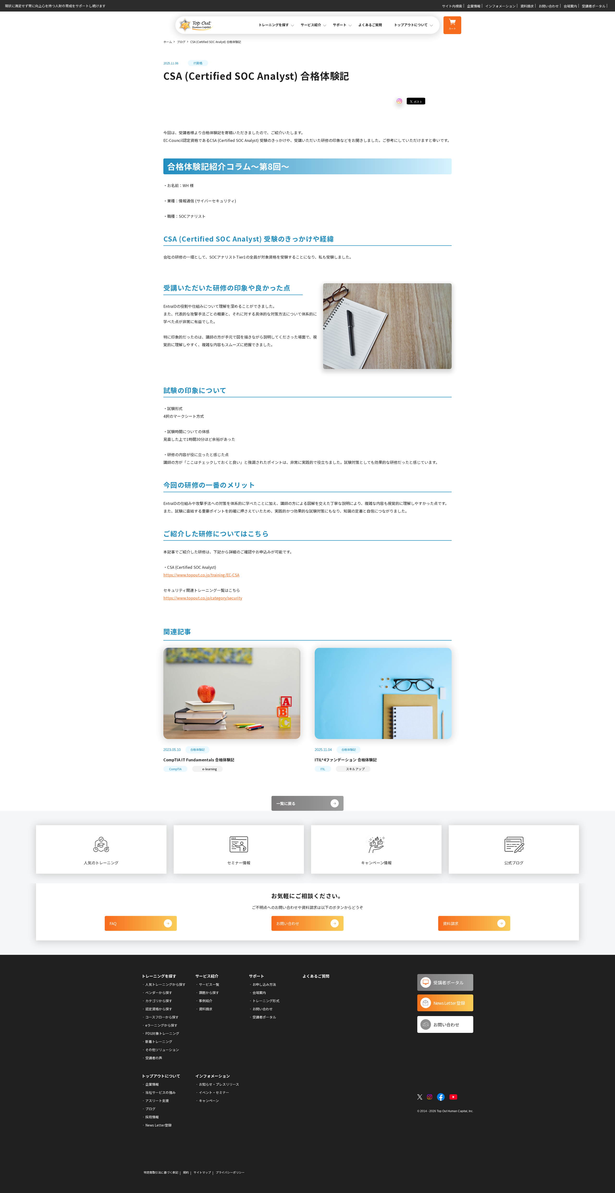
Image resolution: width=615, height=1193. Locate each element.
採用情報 (152, 1116)
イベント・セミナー (214, 1092)
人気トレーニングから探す (165, 984)
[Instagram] (399, 101)
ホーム (167, 42)
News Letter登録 (158, 1125)
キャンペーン (209, 1100)
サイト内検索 (452, 6)
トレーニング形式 (265, 1000)
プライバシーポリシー (230, 1172)
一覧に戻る (285, 803)
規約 (186, 1172)
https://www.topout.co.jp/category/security (202, 598)
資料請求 (527, 6)
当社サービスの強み (160, 1092)
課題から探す (209, 992)
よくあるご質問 (370, 24)
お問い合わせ (549, 6)
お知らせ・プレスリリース (219, 1084)
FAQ (113, 923)
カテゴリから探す (158, 1000)
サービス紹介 (206, 976)
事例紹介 (205, 1000)
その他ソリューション (162, 1049)
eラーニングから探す (161, 1025)
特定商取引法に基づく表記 (161, 1172)
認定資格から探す (158, 1008)
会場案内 (570, 6)
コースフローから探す (162, 1017)
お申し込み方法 (264, 984)
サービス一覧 (209, 984)
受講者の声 (153, 1057)
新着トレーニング (158, 1041)
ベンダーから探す (158, 992)
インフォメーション (500, 6)
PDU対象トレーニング (162, 1033)
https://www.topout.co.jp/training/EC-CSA (201, 575)
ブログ (181, 42)
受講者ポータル (593, 6)
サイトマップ (202, 1172)
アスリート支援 (157, 1100)
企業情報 (473, 6)
